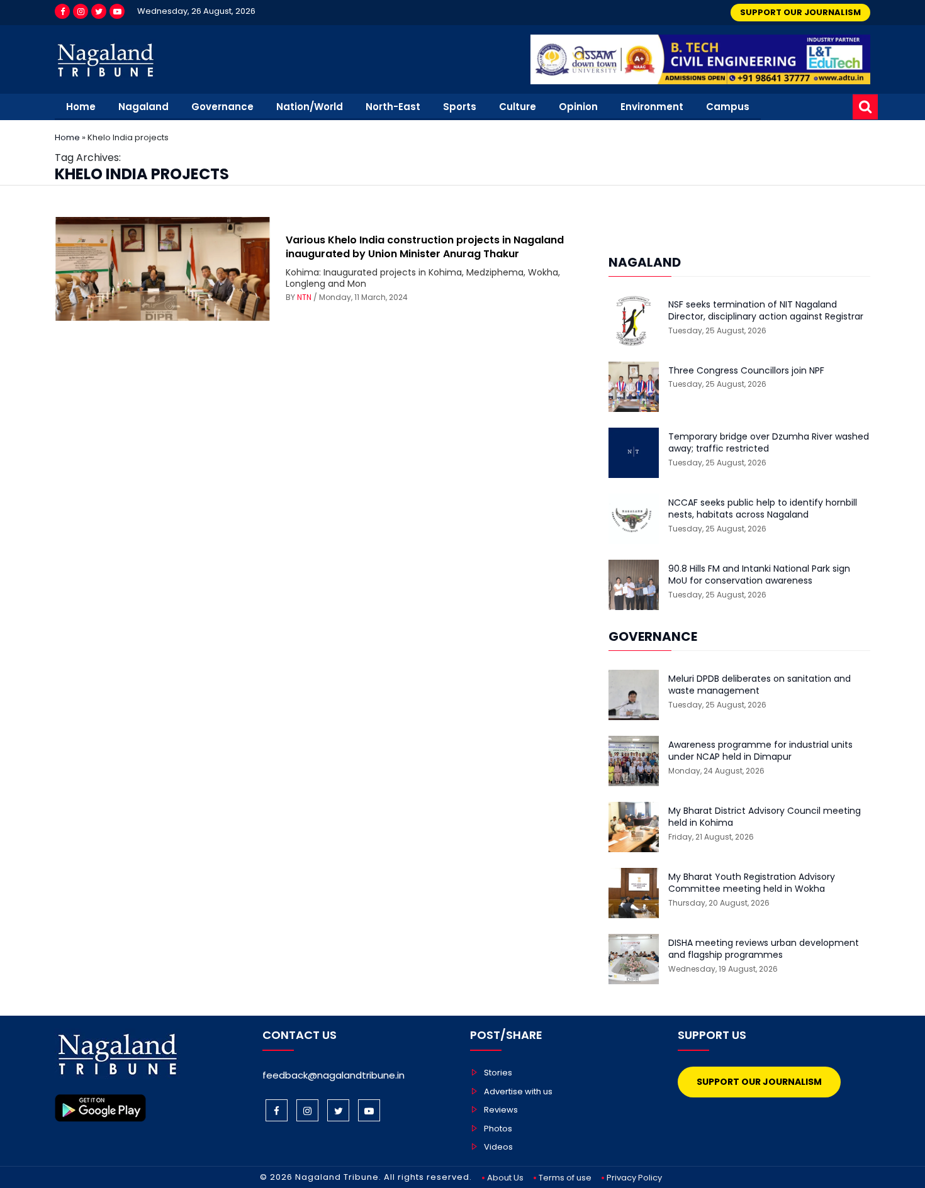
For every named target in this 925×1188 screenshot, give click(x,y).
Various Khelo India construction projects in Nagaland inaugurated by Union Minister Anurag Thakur (425, 247)
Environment (651, 106)
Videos (498, 1147)
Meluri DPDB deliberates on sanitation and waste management (759, 685)
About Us (505, 1178)
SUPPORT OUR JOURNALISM (800, 12)
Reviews (501, 1110)
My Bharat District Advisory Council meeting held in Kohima (764, 817)
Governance (222, 106)
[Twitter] (98, 11)
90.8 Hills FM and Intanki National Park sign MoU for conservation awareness (759, 575)
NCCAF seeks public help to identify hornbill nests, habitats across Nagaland (762, 509)
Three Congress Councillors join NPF (746, 371)
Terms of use (565, 1178)
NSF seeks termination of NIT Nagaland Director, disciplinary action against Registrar (765, 311)
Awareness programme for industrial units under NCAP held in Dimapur (760, 751)
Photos (498, 1129)
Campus (727, 106)
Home (81, 106)
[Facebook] (62, 11)
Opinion (578, 106)
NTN (304, 297)
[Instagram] (80, 11)
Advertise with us (518, 1091)
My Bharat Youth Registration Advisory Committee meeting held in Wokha (751, 883)
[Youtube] (117, 11)
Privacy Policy (634, 1178)
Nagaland (143, 106)
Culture (517, 106)
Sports (459, 106)
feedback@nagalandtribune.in (333, 1075)
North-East (393, 106)
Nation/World (309, 106)
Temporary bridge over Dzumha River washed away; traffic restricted (768, 443)
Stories (498, 1073)
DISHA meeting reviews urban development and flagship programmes (763, 949)
